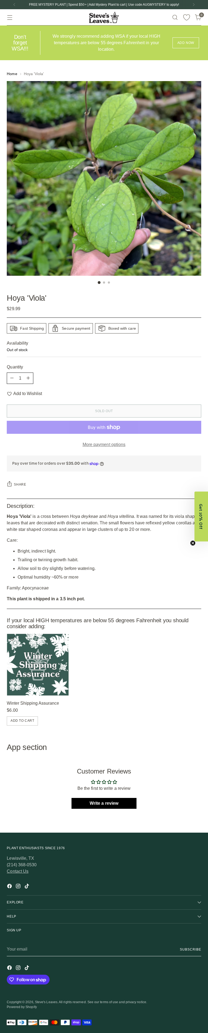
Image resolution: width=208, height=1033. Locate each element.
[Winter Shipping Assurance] (38, 664)
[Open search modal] (175, 17)
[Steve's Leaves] (104, 17)
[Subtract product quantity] (12, 378)
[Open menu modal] (9, 17)
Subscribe (190, 949)
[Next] (194, 4)
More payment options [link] (104, 444)
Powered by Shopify (22, 1007)
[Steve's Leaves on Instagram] (18, 887)
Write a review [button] (104, 803)
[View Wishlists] (186, 17)
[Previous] (14, 4)
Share (20, 484)
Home (12, 74)
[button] (201, 516)
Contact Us (17, 871)
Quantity (15, 367)
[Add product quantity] (28, 378)
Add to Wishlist (27, 393)
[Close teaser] (193, 543)
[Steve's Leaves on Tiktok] (27, 887)
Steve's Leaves (46, 1002)
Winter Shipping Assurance (33, 703)
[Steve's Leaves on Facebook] (10, 887)
